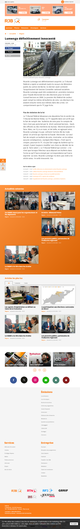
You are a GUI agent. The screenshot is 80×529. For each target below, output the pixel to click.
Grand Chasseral (45, 409)
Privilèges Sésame (9, 453)
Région (21, 34)
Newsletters (45, 380)
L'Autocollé (44, 428)
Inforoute (7, 463)
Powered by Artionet (10, 513)
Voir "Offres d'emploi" (40, 359)
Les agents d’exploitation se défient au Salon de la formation (20, 308)
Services (43, 28)
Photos (16, 28)
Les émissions (44, 396)
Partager (10, 48)
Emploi (6, 466)
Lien (9, 55)
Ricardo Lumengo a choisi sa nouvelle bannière (41, 174)
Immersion (44, 412)
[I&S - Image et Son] (32, 497)
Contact (43, 472)
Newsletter (44, 476)
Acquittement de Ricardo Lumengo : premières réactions (44, 179)
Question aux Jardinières (47, 421)
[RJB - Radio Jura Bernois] (16, 491)
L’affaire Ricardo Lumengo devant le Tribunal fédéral (43, 171)
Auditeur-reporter (68, 1)
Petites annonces (9, 459)
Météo (6, 456)
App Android (66, 380)
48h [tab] (9, 283)
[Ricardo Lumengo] (49, 59)
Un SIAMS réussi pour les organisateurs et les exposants (21, 213)
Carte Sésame (44, 453)
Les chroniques (45, 399)
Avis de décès (8, 469)
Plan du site (26, 509)
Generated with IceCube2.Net (23, 513)
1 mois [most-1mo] (26, 283)
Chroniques (34, 28)
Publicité (43, 456)
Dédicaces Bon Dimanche (48, 415)
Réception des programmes (48, 450)
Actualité (12, 34)
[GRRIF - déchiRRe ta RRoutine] (63, 491)
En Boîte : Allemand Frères (51, 212)
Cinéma (7, 450)
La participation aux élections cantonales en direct (57, 308)
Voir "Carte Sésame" (64, 359)
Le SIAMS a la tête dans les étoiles (18, 266)
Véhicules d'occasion (10, 446)
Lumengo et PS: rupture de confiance (38, 176)
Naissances (44, 418)
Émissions (24, 28)
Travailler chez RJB (46, 459)
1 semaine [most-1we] (17, 283)
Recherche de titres (46, 402)
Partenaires (44, 463)
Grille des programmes (47, 405)
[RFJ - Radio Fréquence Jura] (47, 491)
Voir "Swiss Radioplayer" (16, 359)
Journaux (9, 28)
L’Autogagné (44, 425)
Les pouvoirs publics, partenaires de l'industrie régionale (55, 239)
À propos (43, 446)
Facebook (13, 380)
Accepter (74, 524)
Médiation (43, 466)
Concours (43, 434)
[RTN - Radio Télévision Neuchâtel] (32, 491)
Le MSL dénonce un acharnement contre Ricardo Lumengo (45, 169)
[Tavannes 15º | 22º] (38, 17)
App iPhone (56, 380)
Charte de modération (47, 469)
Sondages (43, 431)
